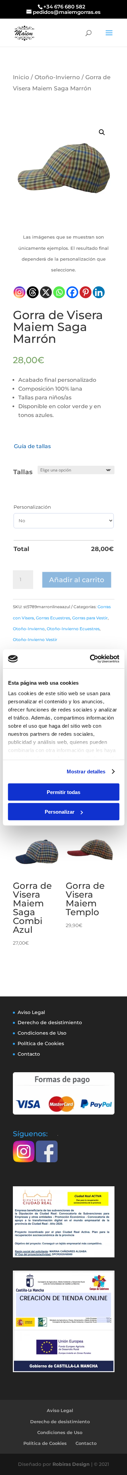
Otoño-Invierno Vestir (35, 639)
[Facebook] (72, 292)
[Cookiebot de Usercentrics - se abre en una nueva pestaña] (90, 659)
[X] (46, 292)
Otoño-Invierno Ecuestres (73, 628)
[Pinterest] (85, 292)
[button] (102, 132)
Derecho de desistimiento (50, 1022)
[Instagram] (19, 292)
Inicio (21, 77)
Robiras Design (71, 1464)
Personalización (32, 507)
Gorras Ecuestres (53, 617)
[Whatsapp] (59, 292)
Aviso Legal (31, 1012)
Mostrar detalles (86, 771)
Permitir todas (63, 792)
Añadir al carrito (76, 580)
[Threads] (33, 292)
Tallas (23, 472)
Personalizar (60, 812)
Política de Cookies (41, 1043)
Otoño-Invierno (57, 77)
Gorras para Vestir (90, 617)
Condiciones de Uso (42, 1033)
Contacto (29, 1054)
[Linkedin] (99, 292)
